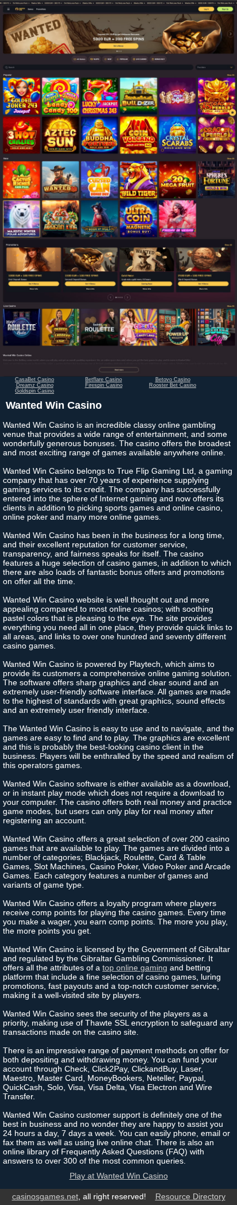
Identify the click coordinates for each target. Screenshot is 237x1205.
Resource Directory (190, 1196)
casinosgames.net (45, 1196)
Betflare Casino (103, 379)
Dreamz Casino (34, 385)
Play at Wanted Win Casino (119, 1175)
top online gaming (134, 967)
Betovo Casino (172, 379)
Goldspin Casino (34, 391)
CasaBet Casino (34, 379)
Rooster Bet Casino (172, 385)
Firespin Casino (104, 385)
